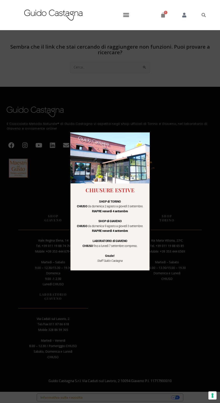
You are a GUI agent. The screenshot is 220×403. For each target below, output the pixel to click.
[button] (126, 15)
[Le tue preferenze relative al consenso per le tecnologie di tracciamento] (212, 395)
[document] (110, 201)
